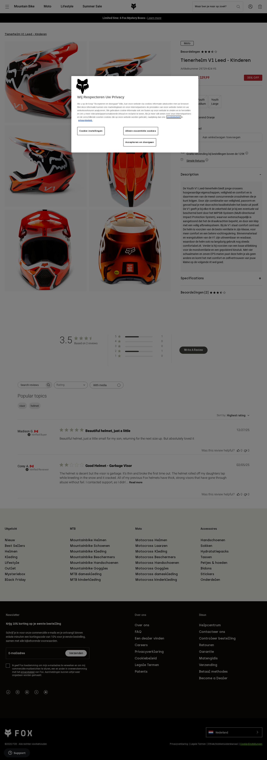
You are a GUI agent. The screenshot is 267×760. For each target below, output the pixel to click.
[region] (134, 114)
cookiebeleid (174, 117)
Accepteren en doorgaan (139, 142)
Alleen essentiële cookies (140, 130)
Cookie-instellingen (91, 130)
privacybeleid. (85, 120)
